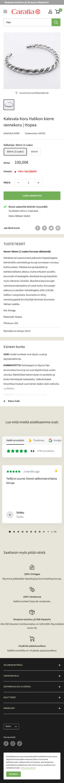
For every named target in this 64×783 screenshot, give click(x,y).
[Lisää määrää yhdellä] (38, 182)
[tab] (10, 532)
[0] (57, 12)
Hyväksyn (13, 774)
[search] (28, 22)
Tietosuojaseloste (28, 768)
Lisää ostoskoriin (32, 195)
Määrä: (7, 182)
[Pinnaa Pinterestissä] (44, 228)
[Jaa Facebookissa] (37, 228)
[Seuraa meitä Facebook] (6, 743)
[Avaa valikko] (5, 11)
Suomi (8, 726)
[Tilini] (50, 12)
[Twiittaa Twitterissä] (51, 228)
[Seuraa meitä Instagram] (12, 743)
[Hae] (56, 22)
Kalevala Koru (12, 133)
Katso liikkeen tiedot (19, 216)
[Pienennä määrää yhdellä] (18, 182)
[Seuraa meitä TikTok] (19, 743)
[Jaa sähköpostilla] (57, 228)
